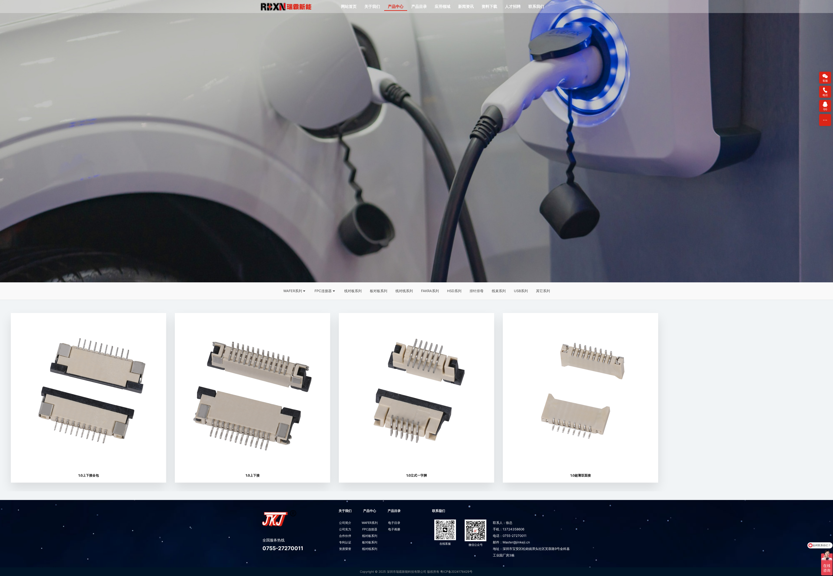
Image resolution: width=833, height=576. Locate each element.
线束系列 (499, 291)
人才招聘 (513, 6)
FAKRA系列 (430, 291)
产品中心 (395, 6)
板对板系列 (378, 291)
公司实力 (345, 529)
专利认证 (345, 542)
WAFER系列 (292, 291)
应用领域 (442, 6)
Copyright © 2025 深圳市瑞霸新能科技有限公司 (393, 571)
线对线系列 (404, 291)
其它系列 (543, 291)
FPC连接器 (323, 291)
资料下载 (489, 6)
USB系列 (521, 291)
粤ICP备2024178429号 (456, 571)
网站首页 (349, 6)
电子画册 (394, 529)
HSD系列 (454, 291)
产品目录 (419, 6)
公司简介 (345, 523)
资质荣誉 (345, 549)
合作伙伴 (345, 536)
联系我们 (536, 6)
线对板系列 (353, 291)
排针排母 (477, 291)
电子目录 (394, 523)
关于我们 (372, 6)
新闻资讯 (466, 6)
